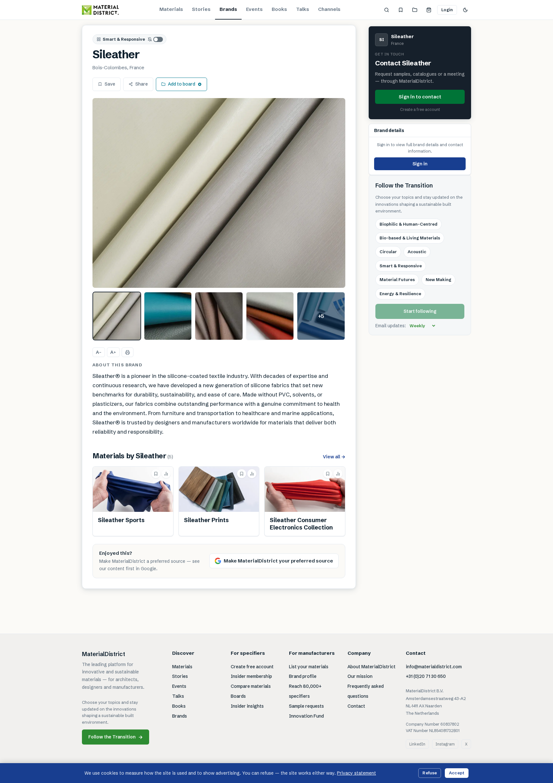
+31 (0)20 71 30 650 (426, 676)
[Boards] (415, 10)
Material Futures (397, 279)
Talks (302, 9)
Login (447, 9)
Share (141, 84)
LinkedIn (417, 744)
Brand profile (303, 676)
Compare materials (251, 686)
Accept (456, 772)
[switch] (156, 39)
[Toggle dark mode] (465, 10)
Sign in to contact (420, 97)
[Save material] (155, 473)
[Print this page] (127, 352)
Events (254, 9)
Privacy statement (356, 773)
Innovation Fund (306, 716)
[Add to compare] (166, 473)
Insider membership (251, 676)
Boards (238, 696)
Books (279, 9)
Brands (228, 9)
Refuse (429, 772)
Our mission (360, 676)
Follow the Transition (115, 737)
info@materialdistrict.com (434, 667)
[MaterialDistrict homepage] (100, 10)
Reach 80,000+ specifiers (305, 691)
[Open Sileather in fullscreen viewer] (218, 193)
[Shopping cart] (429, 10)
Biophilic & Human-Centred (408, 224)
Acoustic (417, 251)
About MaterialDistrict (372, 667)
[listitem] (116, 316)
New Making (438, 279)
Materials (171, 9)
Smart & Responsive (124, 39)
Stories (201, 9)
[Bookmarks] (400, 10)
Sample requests (306, 706)
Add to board (181, 84)
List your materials (308, 667)
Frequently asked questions (366, 691)
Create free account (252, 667)
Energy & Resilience (400, 293)
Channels (329, 9)
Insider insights (247, 706)
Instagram (445, 744)
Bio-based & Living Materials (410, 237)
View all (334, 457)
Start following (420, 311)
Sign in (420, 164)
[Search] (386, 10)
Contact (356, 706)
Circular (388, 251)
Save (110, 84)
